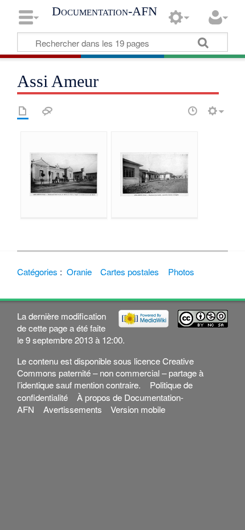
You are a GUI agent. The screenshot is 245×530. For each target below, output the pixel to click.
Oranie (79, 272)
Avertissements (72, 409)
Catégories (37, 272)
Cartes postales (129, 272)
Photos (181, 272)
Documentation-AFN (104, 11)
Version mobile (138, 409)
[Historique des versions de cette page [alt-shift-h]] (192, 111)
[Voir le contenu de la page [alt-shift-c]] (22, 111)
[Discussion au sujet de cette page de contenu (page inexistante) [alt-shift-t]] (47, 111)
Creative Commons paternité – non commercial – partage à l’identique (110, 373)
